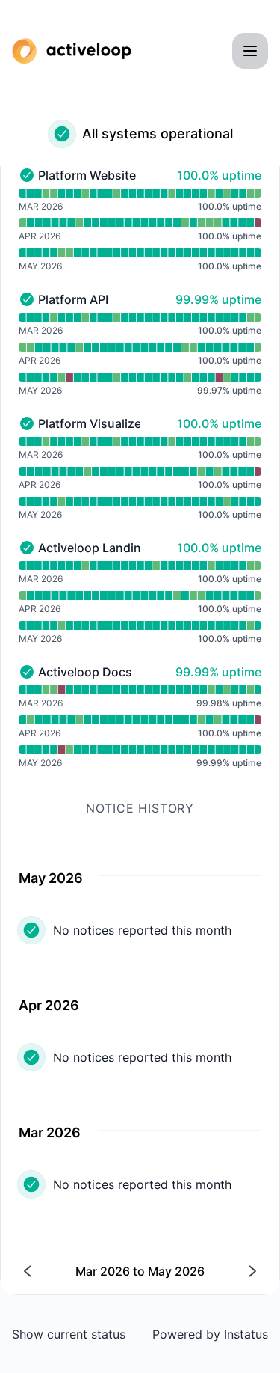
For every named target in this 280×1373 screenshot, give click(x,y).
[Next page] (198, 1270)
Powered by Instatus (210, 1334)
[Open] (250, 51)
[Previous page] (82, 1270)
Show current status (68, 1334)
